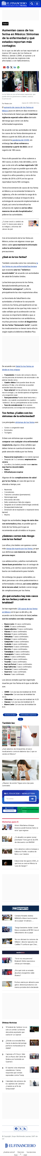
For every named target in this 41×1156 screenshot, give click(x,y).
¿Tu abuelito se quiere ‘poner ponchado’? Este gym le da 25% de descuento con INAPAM (26, 840)
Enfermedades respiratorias (28, 715)
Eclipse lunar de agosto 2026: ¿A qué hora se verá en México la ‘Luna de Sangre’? (26, 863)
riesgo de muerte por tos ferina (19, 548)
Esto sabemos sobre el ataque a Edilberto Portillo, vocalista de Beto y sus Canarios (27, 851)
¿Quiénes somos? (9, 1152)
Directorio (21, 1152)
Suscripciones (31, 1152)
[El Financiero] (14, 3)
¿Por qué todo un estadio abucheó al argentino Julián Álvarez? (24, 973)
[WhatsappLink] (20, 810)
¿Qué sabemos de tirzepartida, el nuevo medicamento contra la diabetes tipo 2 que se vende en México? (19, 751)
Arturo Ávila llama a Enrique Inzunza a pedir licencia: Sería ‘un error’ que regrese (26, 828)
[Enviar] (32, 798)
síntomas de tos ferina (24, 422)
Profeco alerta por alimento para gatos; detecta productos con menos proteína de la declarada (27, 985)
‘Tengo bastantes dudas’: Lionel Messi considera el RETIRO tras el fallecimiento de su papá (27, 930)
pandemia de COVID (20, 140)
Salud (5, 24)
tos (20, 719)
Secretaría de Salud (10, 715)
